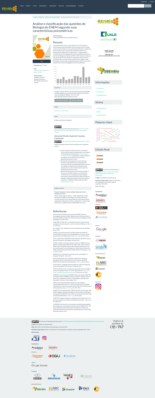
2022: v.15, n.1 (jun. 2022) (52, 17)
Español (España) (101, 115)
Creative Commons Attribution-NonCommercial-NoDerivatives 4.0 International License (71, 130)
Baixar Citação (76, 100)
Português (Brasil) (101, 108)
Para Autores (100, 91)
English (98, 111)
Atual (35, 6)
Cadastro (144, 1)
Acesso (152, 1)
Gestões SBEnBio (71, 6)
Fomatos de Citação (62, 100)
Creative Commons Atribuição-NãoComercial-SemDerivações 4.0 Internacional (107, 173)
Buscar (148, 5)
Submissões (52, 6)
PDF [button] (42, 61)
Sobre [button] (28, 6)
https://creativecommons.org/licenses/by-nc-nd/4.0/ (76, 141)
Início (22, 6)
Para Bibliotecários (102, 95)
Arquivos (41, 17)
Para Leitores (100, 88)
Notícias (61, 6)
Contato (81, 6)
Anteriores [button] (42, 6)
